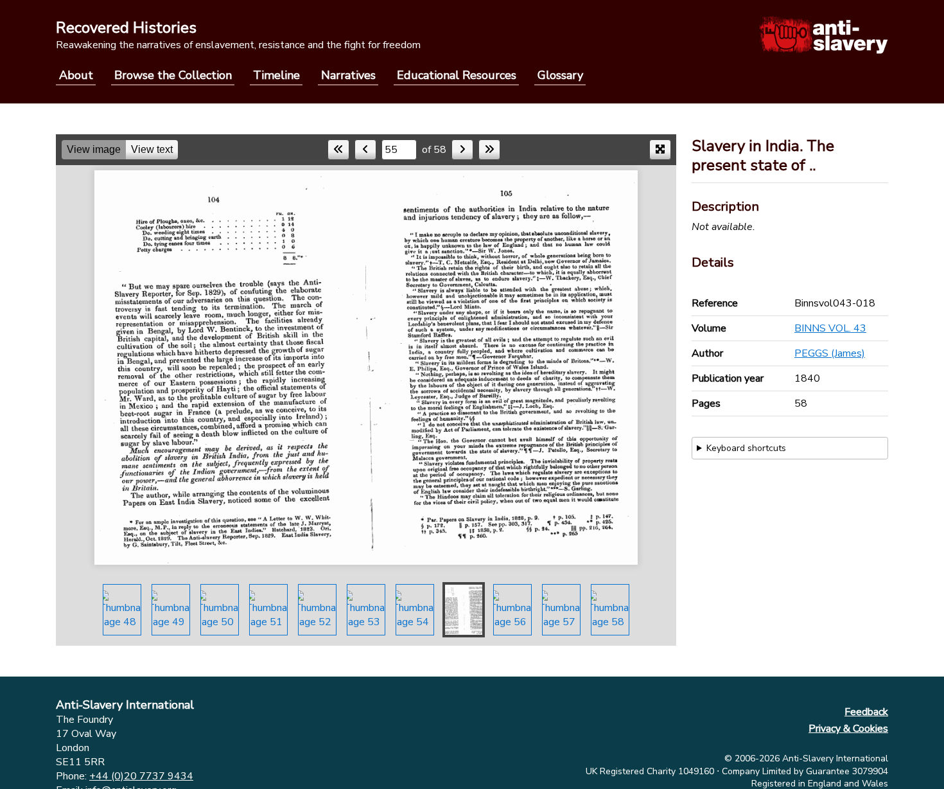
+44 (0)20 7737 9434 (141, 776)
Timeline (276, 75)
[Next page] (462, 149)
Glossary (560, 75)
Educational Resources (456, 75)
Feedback (866, 712)
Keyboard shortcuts (746, 448)
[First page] (338, 149)
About (76, 75)
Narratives (348, 75)
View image (94, 149)
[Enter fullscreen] (660, 149)
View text (152, 149)
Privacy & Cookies (848, 729)
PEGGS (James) (829, 353)
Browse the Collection (173, 75)
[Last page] (489, 149)
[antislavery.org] (823, 34)
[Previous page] (365, 149)
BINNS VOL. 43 (830, 328)
